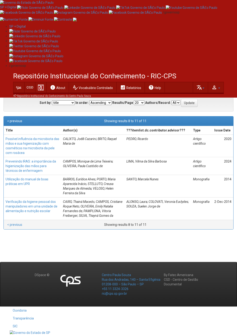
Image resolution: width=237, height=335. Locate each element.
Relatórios (130, 87)
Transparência (23, 318)
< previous (14, 121)
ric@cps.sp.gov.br (114, 293)
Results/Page (122, 103)
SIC (15, 326)
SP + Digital (8, 7)
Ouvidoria (20, 310)
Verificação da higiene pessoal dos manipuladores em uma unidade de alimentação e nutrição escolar (31, 206)
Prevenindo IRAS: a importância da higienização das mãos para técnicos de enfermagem (31, 166)
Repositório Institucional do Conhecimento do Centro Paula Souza (54, 96)
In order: (82, 103)
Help (154, 87)
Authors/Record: (158, 103)
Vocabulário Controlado (92, 87)
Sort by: (45, 103)
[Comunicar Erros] (75, 19)
